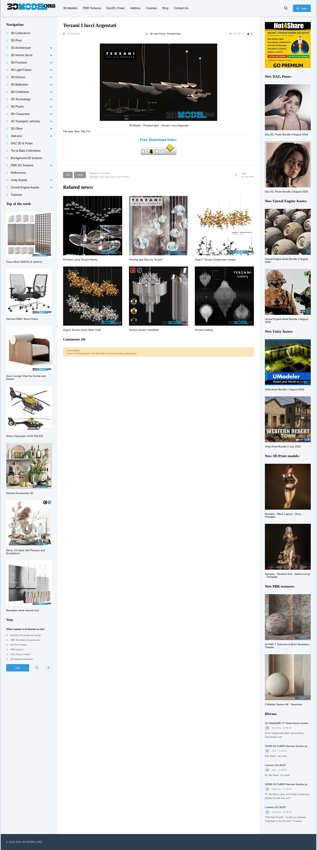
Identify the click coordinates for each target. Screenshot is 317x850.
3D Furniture (19, 62)
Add (248, 175)
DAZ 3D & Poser (22, 143)
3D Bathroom (19, 84)
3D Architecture (21, 47)
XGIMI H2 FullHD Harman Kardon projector (288, 746)
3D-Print (16, 40)
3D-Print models (18, 645)
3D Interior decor (21, 55)
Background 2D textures (26, 158)
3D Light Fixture (158, 34)
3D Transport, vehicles (25, 121)
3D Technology (20, 99)
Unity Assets (19, 180)
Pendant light (174, 34)
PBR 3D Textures (22, 165)
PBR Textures (92, 8)
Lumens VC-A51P (275, 765)
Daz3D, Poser (115, 8)
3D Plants (17, 106)
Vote (17, 667)
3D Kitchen (18, 77)
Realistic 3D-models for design (25, 635)
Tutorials (16, 194)
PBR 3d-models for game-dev (25, 640)
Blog (165, 8)
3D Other (17, 128)
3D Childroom (20, 91)
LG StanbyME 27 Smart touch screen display (288, 723)
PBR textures (16, 649)
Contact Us (181, 8)
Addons (135, 8)
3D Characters (20, 114)
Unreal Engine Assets (25, 187)
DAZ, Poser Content (20, 654)
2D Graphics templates (21, 659)
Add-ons (16, 136)
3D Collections (20, 33)
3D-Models (70, 8)
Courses (151, 8)
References (18, 172)
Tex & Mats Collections (26, 150)
